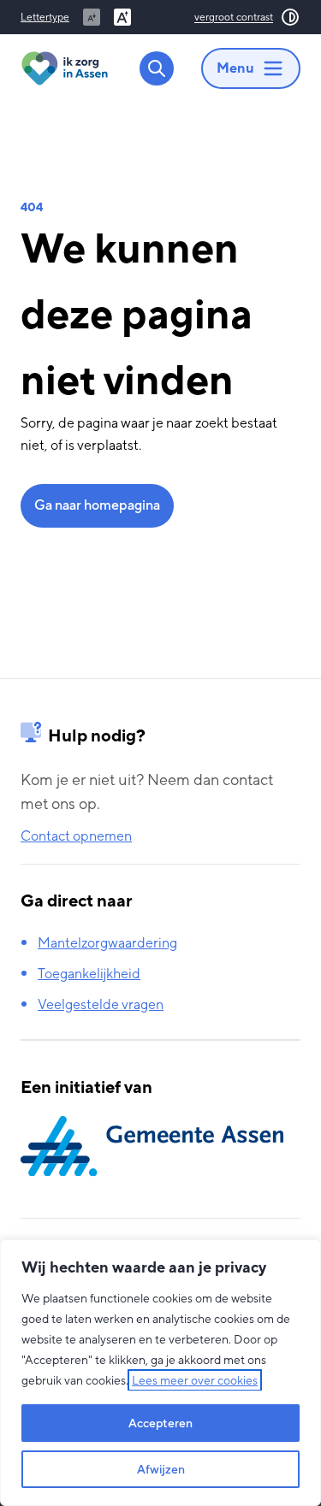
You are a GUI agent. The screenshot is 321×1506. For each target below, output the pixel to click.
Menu (235, 68)
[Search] (157, 68)
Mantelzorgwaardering (107, 943)
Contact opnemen (76, 836)
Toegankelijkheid (89, 974)
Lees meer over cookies (195, 1380)
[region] (160, 1372)
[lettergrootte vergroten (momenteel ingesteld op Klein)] (122, 17)
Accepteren (160, 1423)
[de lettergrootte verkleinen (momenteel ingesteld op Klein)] (91, 17)
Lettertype (45, 17)
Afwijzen (161, 1469)
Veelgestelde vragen (100, 1004)
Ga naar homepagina (97, 505)
